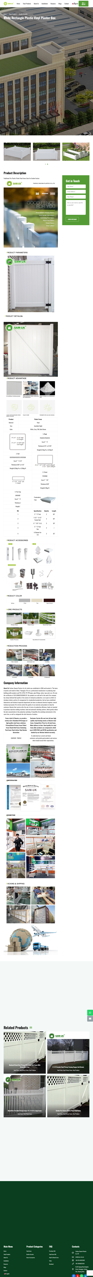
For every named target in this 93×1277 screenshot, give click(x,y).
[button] (32, 3)
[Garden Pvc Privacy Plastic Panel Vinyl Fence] (68, 1096)
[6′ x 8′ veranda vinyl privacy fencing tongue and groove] (68, 1052)
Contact (5, 1270)
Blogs (5, 1267)
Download (51, 1264)
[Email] (90, 1019)
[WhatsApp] (90, 1013)
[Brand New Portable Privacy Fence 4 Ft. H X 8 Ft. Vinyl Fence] (25, 1096)
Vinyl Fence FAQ (52, 1254)
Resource (6, 1264)
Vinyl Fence (29, 1251)
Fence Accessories (30, 1257)
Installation (6, 1261)
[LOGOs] (9, 3)
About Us (6, 1257)
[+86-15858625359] (74, 1263)
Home (5, 1251)
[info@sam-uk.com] (74, 1257)
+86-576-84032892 (80, 1260)
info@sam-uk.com (79, 1257)
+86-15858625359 (79, 1263)
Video (50, 1261)
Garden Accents (30, 1254)
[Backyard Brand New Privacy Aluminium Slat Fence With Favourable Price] (25, 1052)
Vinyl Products (7, 1254)
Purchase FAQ (52, 1251)
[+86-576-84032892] (74, 1260)
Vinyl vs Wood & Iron (53, 1257)
